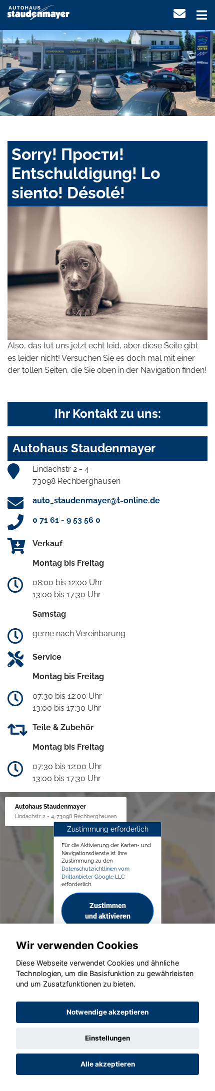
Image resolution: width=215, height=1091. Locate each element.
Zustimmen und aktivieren (107, 911)
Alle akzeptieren (107, 1064)
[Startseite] (39, 11)
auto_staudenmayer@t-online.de (96, 500)
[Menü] (202, 14)
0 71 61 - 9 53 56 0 (66, 520)
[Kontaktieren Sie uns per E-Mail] (180, 13)
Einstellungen (107, 1038)
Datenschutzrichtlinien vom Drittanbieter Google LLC (96, 872)
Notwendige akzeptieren (107, 1012)
